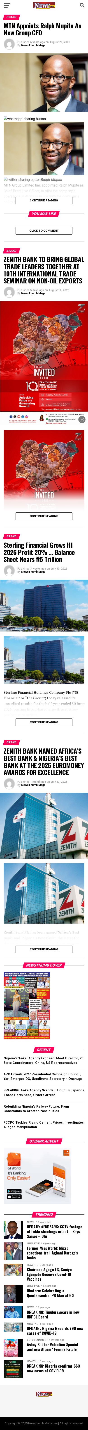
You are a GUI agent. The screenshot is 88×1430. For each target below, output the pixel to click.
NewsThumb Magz (33, 45)
